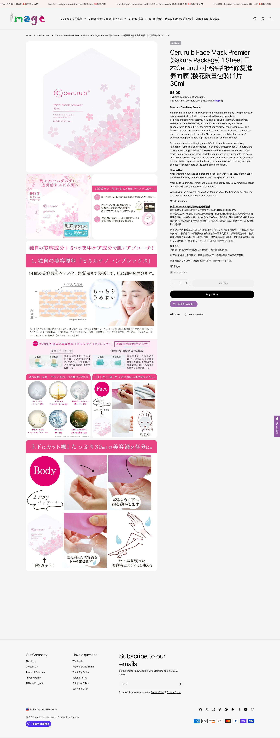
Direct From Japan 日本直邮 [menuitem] (106, 18)
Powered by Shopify (68, 717)
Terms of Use (157, 692)
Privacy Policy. (174, 692)
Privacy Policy (33, 677)
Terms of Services (35, 672)
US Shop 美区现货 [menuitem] (71, 18)
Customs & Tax (80, 688)
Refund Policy (79, 677)
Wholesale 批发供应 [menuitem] (208, 18)
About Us (30, 661)
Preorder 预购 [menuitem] (154, 18)
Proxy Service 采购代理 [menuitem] (179, 18)
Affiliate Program (34, 683)
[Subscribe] (180, 684)
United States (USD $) (42, 709)
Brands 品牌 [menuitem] (136, 18)
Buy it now (212, 294)
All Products (43, 35)
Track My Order (80, 672)
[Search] (255, 19)
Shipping (174, 96)
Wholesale (77, 661)
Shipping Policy (80, 683)
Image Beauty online (45, 717)
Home (28, 35)
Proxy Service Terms (83, 666)
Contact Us (32, 666)
